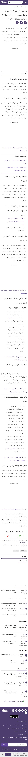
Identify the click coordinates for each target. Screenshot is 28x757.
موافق (8, 754)
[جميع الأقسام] (25, 2)
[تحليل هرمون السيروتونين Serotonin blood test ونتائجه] (22, 676)
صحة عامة (10, 7)
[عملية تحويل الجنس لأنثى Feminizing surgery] (22, 694)
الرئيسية (24, 7)
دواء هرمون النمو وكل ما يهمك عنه (11, 509)
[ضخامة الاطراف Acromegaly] (22, 656)
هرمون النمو (16, 550)
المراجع (23, 556)
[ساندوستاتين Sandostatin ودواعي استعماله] (22, 643)
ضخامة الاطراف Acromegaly (8, 654)
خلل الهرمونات (23, 550)
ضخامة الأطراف (12, 318)
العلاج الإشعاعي (10, 448)
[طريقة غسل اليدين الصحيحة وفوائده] (22, 614)
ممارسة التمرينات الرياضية (16, 218)
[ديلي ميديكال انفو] (3, 2)
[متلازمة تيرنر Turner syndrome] (22, 662)
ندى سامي (17, 541)
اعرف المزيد (16, 755)
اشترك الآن (4, 744)
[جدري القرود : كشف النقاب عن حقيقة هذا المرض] (22, 609)
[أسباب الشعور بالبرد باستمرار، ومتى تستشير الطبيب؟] (22, 604)
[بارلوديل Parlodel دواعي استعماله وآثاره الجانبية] (22, 628)
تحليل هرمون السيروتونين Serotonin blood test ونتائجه (10, 675)
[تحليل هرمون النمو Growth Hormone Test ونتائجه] (22, 685)
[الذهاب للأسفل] (2, 748)
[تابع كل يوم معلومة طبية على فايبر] (14, 702)
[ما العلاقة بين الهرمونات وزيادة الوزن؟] (22, 592)
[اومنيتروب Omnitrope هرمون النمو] (22, 636)
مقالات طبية (17, 7)
